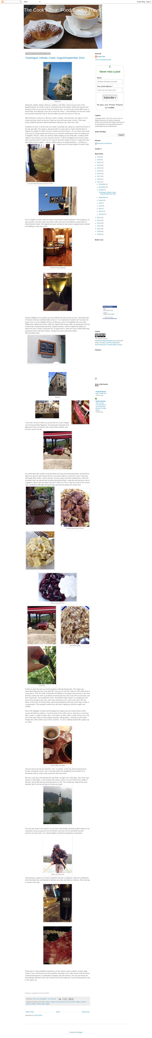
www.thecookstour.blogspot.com (105, 340)
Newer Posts (30, 1012)
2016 (99, 179)
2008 (99, 234)
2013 (99, 220)
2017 (99, 176)
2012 (99, 223)
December (102, 184)
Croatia (47, 1002)
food (109, 314)
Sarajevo (83, 1002)
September (102, 197)
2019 (99, 171)
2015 (99, 182)
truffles (34, 1004)
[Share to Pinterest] (72, 999)
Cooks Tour (101, 56)
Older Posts (85, 1012)
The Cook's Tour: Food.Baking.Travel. (63, 10)
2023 (99, 160)
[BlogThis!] (65, 999)
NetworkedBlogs (108, 306)
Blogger (79, 1032)
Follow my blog (109, 317)
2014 (99, 217)
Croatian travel (54, 1002)
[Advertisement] (109, 420)
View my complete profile (103, 60)
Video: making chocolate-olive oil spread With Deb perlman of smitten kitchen (101, 406)
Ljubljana (78, 1002)
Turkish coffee (40, 1004)
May (100, 208)
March (101, 211)
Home (58, 1012)
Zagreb (47, 1004)
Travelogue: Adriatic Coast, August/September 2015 (54, 57)
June (100, 206)
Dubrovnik (62, 1002)
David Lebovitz (101, 401)
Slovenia (28, 1004)
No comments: (52, 999)
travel (112, 314)
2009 (99, 231)
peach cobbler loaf (101, 393)
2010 (99, 229)
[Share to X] (68, 999)
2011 (99, 226)
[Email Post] (59, 999)
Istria (67, 1002)
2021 (99, 165)
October (101, 190)
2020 (99, 168)
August (101, 200)
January (101, 214)
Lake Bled (72, 1002)
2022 (99, 162)
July (100, 203)
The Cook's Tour (108, 310)
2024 (99, 157)
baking (105, 314)
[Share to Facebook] (70, 999)
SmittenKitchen (101, 392)
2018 (99, 173)
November (102, 187)
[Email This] (63, 999)
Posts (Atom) (38, 1015)
